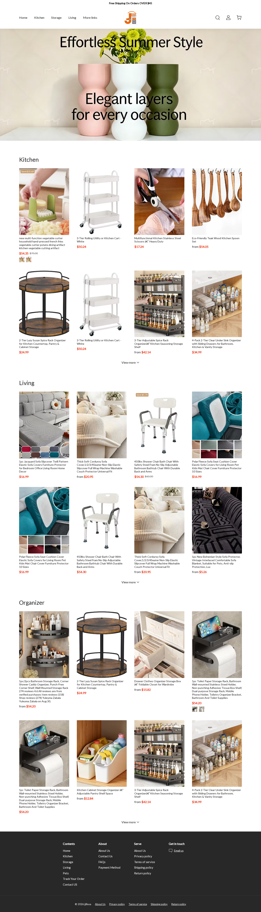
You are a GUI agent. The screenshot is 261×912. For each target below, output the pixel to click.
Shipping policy (143, 867)
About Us (104, 850)
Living (67, 867)
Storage (68, 862)
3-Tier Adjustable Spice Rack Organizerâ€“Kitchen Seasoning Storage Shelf (158, 344)
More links (90, 17)
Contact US (70, 884)
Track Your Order (74, 878)
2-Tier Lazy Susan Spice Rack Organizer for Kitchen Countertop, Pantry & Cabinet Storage (42, 344)
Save (27, 171)
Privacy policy (143, 856)
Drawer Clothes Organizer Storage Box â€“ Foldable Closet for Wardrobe (157, 683)
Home (66, 850)
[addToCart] (121, 230)
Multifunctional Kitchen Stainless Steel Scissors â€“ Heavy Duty (157, 240)
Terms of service (144, 862)
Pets (66, 873)
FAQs (101, 862)
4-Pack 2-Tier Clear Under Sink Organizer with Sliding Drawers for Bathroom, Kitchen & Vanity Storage (216, 344)
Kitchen (68, 856)
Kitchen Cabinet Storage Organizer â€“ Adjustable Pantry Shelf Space (100, 791)
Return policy (142, 873)
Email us (179, 850)
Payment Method (109, 867)
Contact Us (105, 856)
